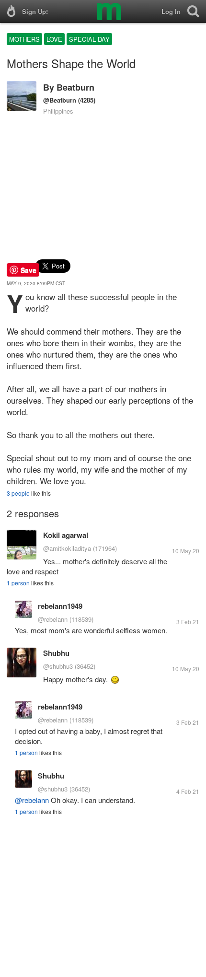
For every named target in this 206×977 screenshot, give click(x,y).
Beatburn (75, 87)
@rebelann (53, 619)
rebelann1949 (60, 606)
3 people (18, 493)
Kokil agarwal (65, 535)
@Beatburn (59, 100)
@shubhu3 (58, 666)
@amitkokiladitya (67, 548)
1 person (18, 583)
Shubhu (56, 653)
